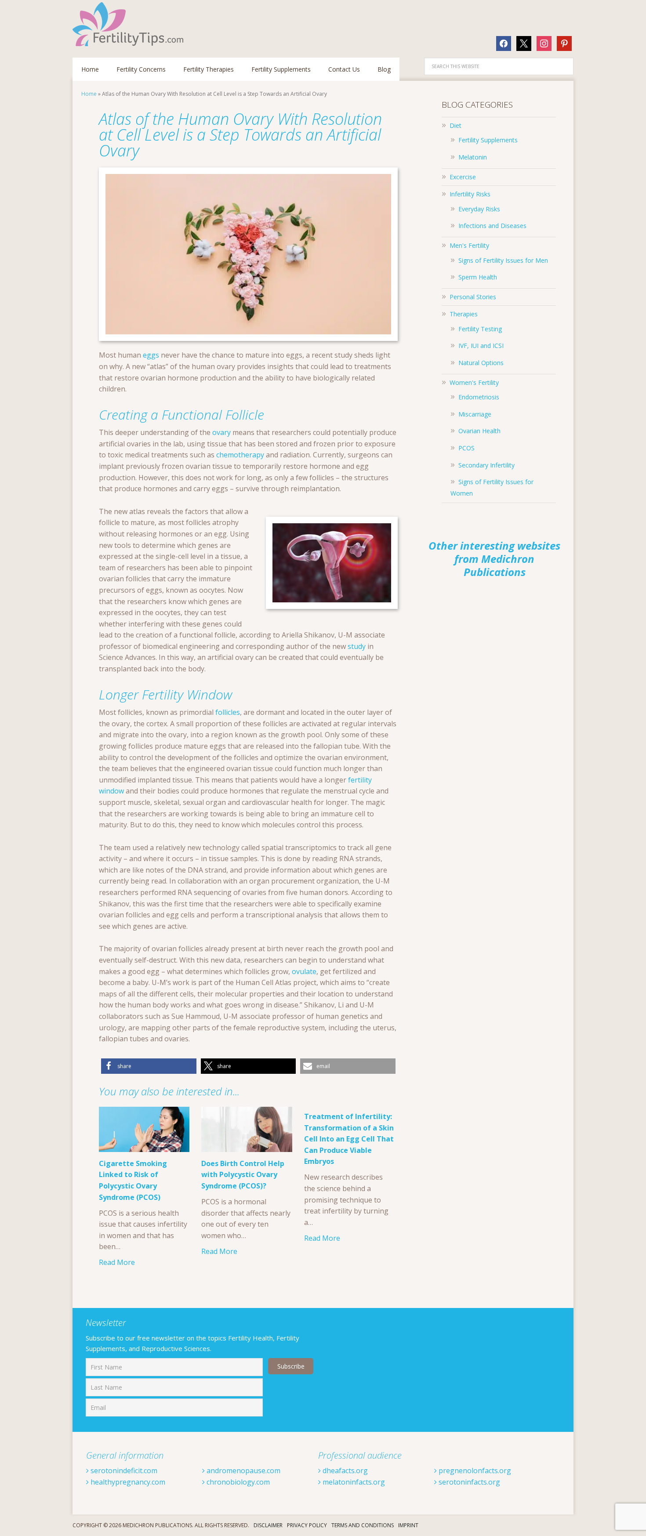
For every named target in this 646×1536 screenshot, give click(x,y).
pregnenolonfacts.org (474, 1470)
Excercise (463, 177)
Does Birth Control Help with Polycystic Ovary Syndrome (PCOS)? (242, 1175)
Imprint (408, 1525)
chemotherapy (240, 455)
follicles (227, 712)
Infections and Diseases (492, 225)
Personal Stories (473, 297)
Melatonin (472, 157)
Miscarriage (474, 414)
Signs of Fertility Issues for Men (503, 260)
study (357, 646)
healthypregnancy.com (127, 1482)
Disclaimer (268, 1525)
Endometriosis (478, 397)
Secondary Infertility (486, 465)
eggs (151, 355)
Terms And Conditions (362, 1525)
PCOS (466, 448)
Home (89, 94)
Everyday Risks (479, 209)
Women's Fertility (474, 382)
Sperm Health (477, 277)
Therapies (464, 314)
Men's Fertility (469, 245)
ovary (221, 432)
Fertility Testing (480, 329)
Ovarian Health (479, 431)
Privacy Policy (307, 1525)
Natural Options (481, 363)
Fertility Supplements (488, 140)
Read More (117, 1262)
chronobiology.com (237, 1482)
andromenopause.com (242, 1470)
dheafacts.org (344, 1470)
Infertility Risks (470, 194)
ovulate (304, 971)
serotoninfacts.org (468, 1482)
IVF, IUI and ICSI (481, 345)
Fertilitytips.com (130, 24)
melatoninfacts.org (353, 1482)
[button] (148, 1066)
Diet (455, 125)
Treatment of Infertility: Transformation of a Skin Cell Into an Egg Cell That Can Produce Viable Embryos (349, 1139)
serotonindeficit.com (123, 1470)
